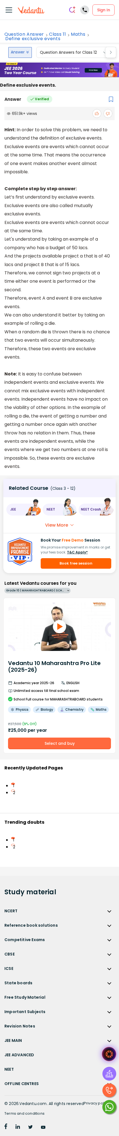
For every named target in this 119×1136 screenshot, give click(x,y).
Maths (78, 34)
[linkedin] (17, 1127)
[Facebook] (5, 1127)
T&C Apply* (77, 552)
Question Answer (24, 34)
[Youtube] (43, 1127)
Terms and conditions (24, 1113)
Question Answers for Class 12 (68, 52)
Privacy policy (96, 1103)
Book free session (76, 563)
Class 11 (57, 34)
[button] (23, 510)
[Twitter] (30, 1127)
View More (56, 525)
